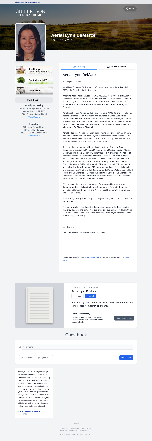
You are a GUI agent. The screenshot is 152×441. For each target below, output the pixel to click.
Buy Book (90, 296)
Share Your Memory (124, 318)
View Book (77, 296)
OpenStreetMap (78, 434)
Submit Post (126, 357)
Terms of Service (82, 430)
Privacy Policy (69, 430)
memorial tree (93, 257)
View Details (34, 117)
